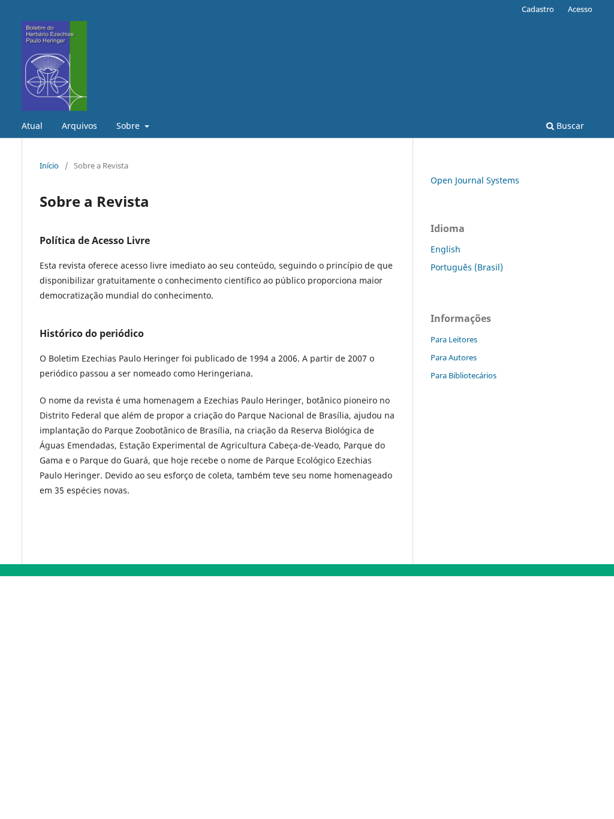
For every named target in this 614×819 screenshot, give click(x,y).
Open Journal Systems (475, 180)
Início (49, 165)
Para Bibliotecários (463, 375)
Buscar (569, 125)
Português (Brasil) (467, 267)
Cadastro (538, 9)
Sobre (129, 125)
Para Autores (454, 357)
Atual (32, 125)
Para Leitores (454, 339)
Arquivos (79, 125)
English (445, 249)
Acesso (580, 9)
